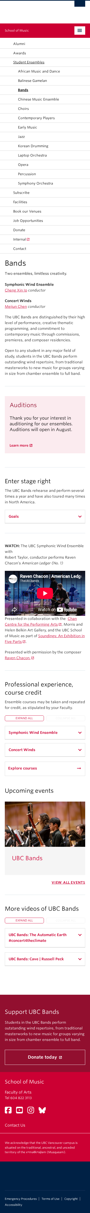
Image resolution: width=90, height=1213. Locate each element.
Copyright (71, 1199)
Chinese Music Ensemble (38, 99)
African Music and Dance (39, 71)
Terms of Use (51, 1199)
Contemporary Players (36, 118)
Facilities (20, 202)
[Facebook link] (10, 1111)
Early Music (27, 127)
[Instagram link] (32, 1111)
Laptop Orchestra (32, 155)
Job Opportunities (28, 221)
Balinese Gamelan (32, 81)
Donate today (43, 1057)
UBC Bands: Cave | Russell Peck (36, 959)
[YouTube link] (21, 1111)
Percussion (27, 174)
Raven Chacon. (17, 658)
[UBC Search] (79, 6)
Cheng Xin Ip (16, 290)
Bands (23, 90)
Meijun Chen (16, 306)
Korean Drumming (33, 146)
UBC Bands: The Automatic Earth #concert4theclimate (37, 938)
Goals (14, 516)
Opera (23, 165)
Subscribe (21, 193)
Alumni (19, 44)
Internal (19, 239)
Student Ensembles (28, 62)
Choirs (23, 109)
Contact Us (15, 1125)
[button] (8, 62)
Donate (19, 230)
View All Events (68, 882)
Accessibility (13, 1205)
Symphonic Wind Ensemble (33, 732)
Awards (19, 53)
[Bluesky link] (44, 1111)
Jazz (21, 137)
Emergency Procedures (21, 1199)
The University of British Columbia (33, 10)
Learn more (19, 445)
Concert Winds (22, 750)
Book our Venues (27, 211)
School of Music (17, 30)
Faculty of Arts (18, 1092)
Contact (19, 249)
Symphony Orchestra (35, 183)
